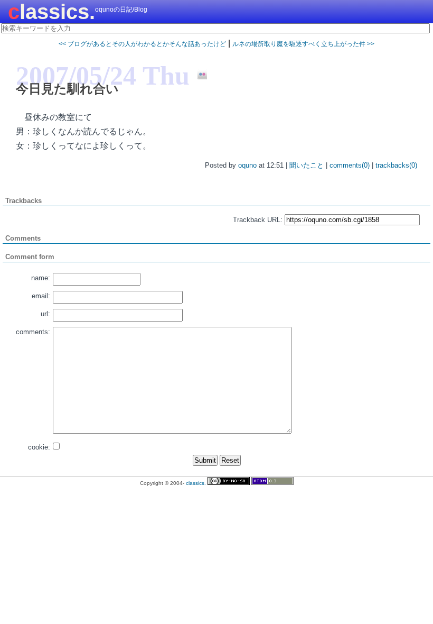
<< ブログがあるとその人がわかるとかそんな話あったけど (142, 44)
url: (45, 314)
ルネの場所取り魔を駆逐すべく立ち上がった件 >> (303, 44)
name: (40, 278)
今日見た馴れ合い (67, 88)
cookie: (39, 447)
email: (41, 296)
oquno (247, 165)
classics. (51, 11)
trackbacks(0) (396, 165)
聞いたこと (306, 165)
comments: (33, 332)
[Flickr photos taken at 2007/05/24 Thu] (198, 75)
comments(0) (350, 165)
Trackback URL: (258, 220)
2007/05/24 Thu (103, 75)
